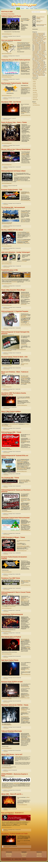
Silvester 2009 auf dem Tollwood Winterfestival (15, 149)
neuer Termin (41, 67)
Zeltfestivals (34, 76)
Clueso (15, 174)
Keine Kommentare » (6, 119)
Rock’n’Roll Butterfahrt (21, 824)
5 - (11, 849)
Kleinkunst (34, 61)
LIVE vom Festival (35, 64)
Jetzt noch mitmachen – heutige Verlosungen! (15, 252)
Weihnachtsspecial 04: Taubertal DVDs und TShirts (14, 456)
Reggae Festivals (39, 856)
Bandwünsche (35, 35)
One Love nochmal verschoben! (11, 40)
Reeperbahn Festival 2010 (25, 524)
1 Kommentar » (5, 37)
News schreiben (8, 856)
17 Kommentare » (6, 80)
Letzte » (19, 849)
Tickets (22, 8)
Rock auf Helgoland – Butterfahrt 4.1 (12, 813)
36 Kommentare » (6, 514)
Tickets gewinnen (24, 854)
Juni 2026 (34, 83)
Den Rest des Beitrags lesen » (7, 53)
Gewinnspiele (41, 56)
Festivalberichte (40, 42)
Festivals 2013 (37, 47)
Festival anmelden (9, 853)
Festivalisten (35, 103)
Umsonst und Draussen (41, 72)
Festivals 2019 (37, 49)
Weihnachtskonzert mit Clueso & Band (13, 171)
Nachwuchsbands (35, 66)
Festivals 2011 (37, 46)
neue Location (35, 67)
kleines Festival (39, 60)
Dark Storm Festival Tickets (9, 660)
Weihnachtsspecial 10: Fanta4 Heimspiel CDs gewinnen (15, 332)
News (18, 8)
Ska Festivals (43, 70)
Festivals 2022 (42, 50)
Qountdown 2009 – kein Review (11, 102)
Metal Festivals (35, 65)
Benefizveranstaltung (36, 36)
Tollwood (28, 736)
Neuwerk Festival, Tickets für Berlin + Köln (14, 357)
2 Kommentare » (5, 204)
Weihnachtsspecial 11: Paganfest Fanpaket (14, 311)
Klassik (34, 60)
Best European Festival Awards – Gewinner (14, 83)
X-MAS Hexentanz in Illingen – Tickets (13, 537)
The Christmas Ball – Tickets (10, 477)
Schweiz (43, 69)
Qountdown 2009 (23, 112)
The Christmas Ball (24, 212)
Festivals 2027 (35, 53)
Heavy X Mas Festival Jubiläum (11, 411)
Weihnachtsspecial (41, 74)
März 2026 (34, 88)
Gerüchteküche (35, 56)
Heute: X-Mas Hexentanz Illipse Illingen (13, 290)
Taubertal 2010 (23, 460)
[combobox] (39, 12)
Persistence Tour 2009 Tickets (10, 578)
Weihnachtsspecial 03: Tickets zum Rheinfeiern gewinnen (16, 490)
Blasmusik (34, 37)
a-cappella (34, 33)
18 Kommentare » (6, 611)
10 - (16, 849)
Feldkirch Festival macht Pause (11, 16)
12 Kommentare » (6, 474)
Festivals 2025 (35, 52)
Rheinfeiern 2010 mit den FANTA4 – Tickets (14, 705)
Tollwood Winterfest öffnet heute (11, 731)
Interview (36, 59)
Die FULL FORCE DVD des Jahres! (12, 230)
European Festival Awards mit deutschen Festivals (14, 557)
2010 (24, 710)
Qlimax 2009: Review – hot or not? (11, 754)
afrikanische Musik (40, 33)
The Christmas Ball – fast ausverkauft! (13, 207)
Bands (27, 8)
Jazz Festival (41, 59)
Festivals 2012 (43, 46)
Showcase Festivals (36, 70)
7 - (13, 849)
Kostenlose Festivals (24, 853)
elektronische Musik (36, 41)
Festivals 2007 (36, 44)
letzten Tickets (25, 580)
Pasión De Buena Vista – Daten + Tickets (14, 122)
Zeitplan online (40, 75)
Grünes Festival (35, 57)
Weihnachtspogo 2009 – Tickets (11, 432)
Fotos (31, 8)
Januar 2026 (35, 92)
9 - (15, 849)
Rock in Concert (25, 379)
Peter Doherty (28, 647)
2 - (8, 849)
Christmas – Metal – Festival (25, 383)
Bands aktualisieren (9, 854)
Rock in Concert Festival (11, 606)
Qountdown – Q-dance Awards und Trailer (14, 833)
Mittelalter (41, 65)
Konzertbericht (35, 62)
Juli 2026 (34, 81)
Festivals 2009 (37, 45)
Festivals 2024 (41, 51)
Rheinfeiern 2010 (24, 499)
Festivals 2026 (41, 52)
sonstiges (34, 71)
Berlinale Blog (43, 36)
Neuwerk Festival (25, 363)
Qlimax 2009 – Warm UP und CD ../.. (12, 794)
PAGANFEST (24, 315)
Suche (35, 8)
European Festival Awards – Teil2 (11, 189)
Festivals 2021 (36, 50)
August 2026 (35, 79)
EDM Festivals (39, 40)
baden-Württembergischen (14, 424)
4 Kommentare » (5, 575)
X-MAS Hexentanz (21, 540)
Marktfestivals (42, 64)
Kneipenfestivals (40, 61)
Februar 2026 (35, 90)
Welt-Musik (34, 75)
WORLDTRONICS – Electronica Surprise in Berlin (14, 774)
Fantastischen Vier (24, 344)
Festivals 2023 (35, 51)
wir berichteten (23, 304)
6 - (12, 849)
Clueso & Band (25, 720)
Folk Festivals (40, 55)
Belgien (40, 35)
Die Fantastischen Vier (25, 716)
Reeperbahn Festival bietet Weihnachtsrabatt (15, 517)
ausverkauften (25, 639)
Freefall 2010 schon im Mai (9, 270)
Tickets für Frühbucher (23, 468)
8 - (14, 849)
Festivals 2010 (43, 45)
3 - (9, 849)
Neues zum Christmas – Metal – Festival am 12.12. (14, 372)
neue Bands (42, 66)
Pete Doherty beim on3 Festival (11, 637)
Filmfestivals (35, 55)
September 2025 (35, 99)
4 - (10, 849)
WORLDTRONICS (17, 783)
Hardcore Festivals (42, 57)
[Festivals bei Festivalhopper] (24, 3)
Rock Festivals (37, 69)
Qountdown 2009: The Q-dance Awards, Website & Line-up (13, 393)
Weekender (34, 74)
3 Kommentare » (5, 657)
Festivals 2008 (43, 44)
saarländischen (19, 544)
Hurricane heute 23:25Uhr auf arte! (12, 681)
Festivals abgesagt (42, 53)
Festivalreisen (24, 856)
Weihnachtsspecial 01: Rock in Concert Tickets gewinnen (15, 593)
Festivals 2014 (43, 47)
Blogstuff (39, 37)
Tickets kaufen (40, 71)
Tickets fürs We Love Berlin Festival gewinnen (15, 60)
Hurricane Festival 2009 (25, 686)
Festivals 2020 (43, 49)
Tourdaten (34, 72)
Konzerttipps (42, 62)
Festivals (13, 8)
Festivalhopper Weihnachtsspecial (12, 614)
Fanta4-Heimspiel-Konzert (21, 349)
